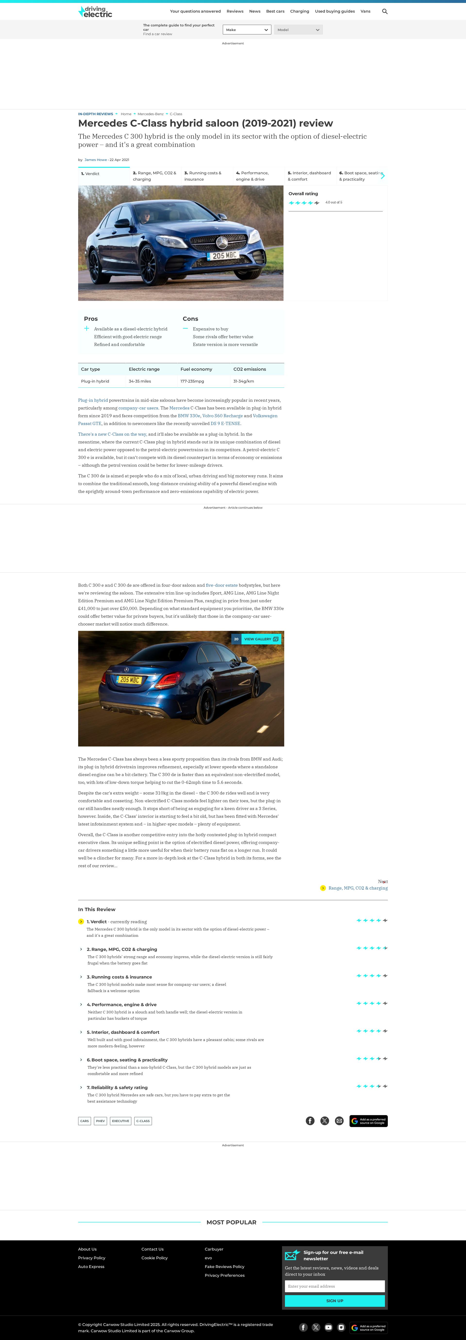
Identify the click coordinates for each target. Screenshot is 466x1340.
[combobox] (225, 30)
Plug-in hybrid (93, 400)
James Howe (96, 160)
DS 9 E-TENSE (225, 423)
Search (385, 11)
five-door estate (222, 585)
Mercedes (179, 408)
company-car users (138, 408)
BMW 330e (189, 415)
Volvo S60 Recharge (222, 415)
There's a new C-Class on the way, (112, 434)
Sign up (334, 1301)
